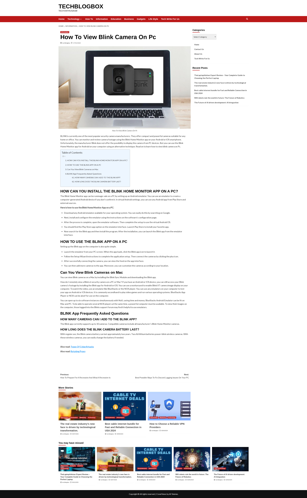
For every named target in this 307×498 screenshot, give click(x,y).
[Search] (247, 19)
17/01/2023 (77, 43)
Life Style (153, 19)
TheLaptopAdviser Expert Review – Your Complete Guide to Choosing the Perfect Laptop (219, 76)
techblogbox (66, 43)
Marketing (83, 417)
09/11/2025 (75, 482)
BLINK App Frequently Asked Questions (84, 174)
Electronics (64, 417)
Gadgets (141, 19)
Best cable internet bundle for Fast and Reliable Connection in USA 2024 (123, 427)
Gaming (80, 466)
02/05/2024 (229, 480)
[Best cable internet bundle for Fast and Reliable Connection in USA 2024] (124, 406)
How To (89, 19)
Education (116, 19)
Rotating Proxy (78, 351)
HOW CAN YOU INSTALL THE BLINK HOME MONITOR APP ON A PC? (97, 160)
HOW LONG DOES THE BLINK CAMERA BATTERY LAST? (98, 182)
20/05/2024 (120, 434)
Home (62, 19)
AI (215, 468)
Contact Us (199, 49)
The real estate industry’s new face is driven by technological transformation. (77, 427)
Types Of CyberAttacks (82, 346)
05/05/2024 (190, 480)
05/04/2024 (164, 430)
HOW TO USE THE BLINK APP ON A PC (84, 165)
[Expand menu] (81, 19)
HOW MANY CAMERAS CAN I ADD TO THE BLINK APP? (97, 178)
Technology (74, 19)
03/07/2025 (75, 434)
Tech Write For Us (170, 19)
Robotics (179, 468)
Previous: (85, 376)
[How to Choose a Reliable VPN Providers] (169, 406)
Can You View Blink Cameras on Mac (82, 169)
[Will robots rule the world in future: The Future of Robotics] (192, 459)
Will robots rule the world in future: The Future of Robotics (219, 98)
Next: (162, 376)
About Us (198, 54)
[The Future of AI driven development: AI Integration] (230, 459)
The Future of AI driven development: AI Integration (216, 102)
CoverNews (161, 494)
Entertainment (110, 417)
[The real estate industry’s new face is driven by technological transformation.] (80, 406)
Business (129, 19)
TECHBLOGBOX (81, 6)
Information (102, 19)
